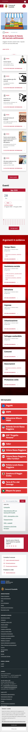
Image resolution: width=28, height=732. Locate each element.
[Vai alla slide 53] (3, 224)
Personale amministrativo (7, 607)
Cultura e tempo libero (6, 631)
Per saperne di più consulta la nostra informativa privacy (13, 721)
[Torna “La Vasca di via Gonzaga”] (14, 28)
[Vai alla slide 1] (12, 54)
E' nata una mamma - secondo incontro (13, 273)
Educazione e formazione (7, 634)
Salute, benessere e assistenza (8, 643)
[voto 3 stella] (11, 546)
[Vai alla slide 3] (15, 54)
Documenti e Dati (5, 610)
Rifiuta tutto (14, 729)
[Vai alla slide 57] (10, 224)
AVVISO (7, 114)
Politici (2, 605)
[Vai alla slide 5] (10, 219)
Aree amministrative (6, 598)
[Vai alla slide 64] (22, 224)
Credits (2, 701)
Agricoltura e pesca (5, 618)
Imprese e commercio (6, 638)
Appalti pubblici (4, 624)
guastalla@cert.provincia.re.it (10, 685)
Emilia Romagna (5, 1)
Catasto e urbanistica (6, 629)
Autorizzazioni (4, 627)
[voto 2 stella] (9, 546)
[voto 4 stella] (13, 546)
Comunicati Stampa (5, 656)
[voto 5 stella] (16, 546)
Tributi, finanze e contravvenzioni (8, 645)
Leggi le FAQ (4, 692)
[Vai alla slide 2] (5, 219)
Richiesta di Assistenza (6, 699)
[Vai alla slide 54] (5, 224)
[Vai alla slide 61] (17, 224)
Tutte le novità (13, 177)
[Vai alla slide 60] (15, 224)
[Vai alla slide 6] (12, 219)
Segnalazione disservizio (6, 697)
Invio (22, 501)
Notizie (2, 654)
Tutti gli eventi (14, 228)
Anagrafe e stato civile (6, 622)
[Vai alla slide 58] (12, 224)
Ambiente (3, 620)
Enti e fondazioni (5, 603)
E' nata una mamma (9, 275)
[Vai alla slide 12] (22, 219)
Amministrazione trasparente (8, 703)
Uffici (2, 601)
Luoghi (2, 664)
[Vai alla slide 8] (15, 219)
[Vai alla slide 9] (17, 219)
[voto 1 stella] (7, 546)
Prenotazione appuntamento (8, 694)
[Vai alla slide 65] (24, 224)
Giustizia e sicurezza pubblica (7, 636)
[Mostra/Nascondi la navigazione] (2, 6)
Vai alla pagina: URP (5, 680)
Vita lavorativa (4, 650)
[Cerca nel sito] (24, 6)
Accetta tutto (14, 725)
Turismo (2, 647)
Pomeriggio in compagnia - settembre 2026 (13, 255)
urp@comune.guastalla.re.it (10, 687)
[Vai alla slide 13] (24, 219)
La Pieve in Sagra (8, 205)
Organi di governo (5, 596)
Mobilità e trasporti (5, 640)
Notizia (7, 31)
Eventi (2, 666)
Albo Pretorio (4, 706)
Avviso (7, 58)
